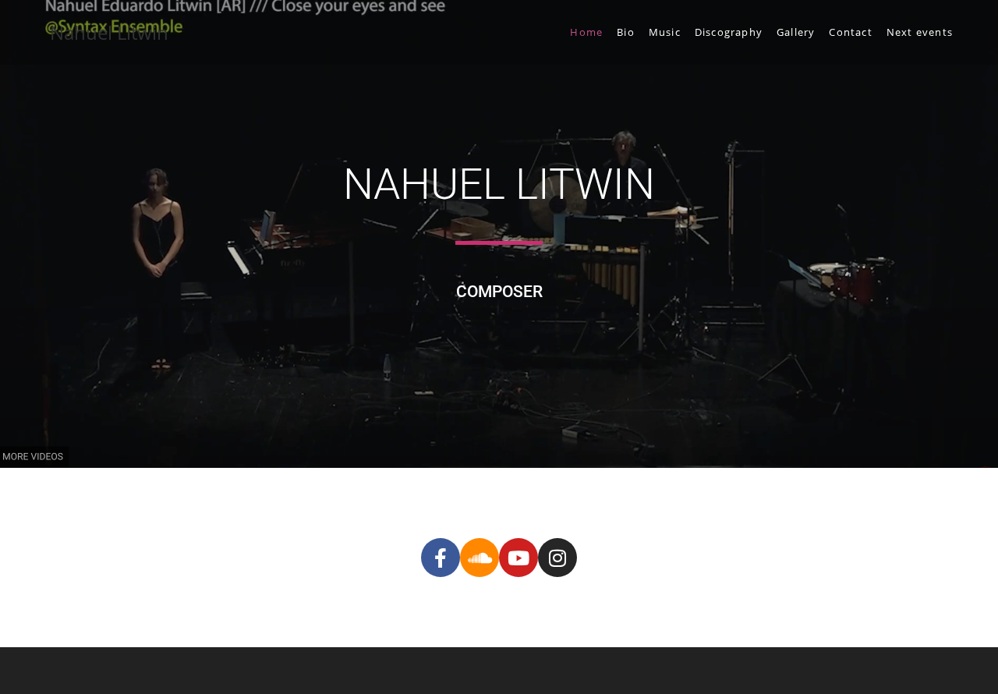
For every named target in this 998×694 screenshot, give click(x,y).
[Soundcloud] (479, 557)
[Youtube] (518, 557)
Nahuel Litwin (109, 32)
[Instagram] (557, 557)
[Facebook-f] (440, 557)
